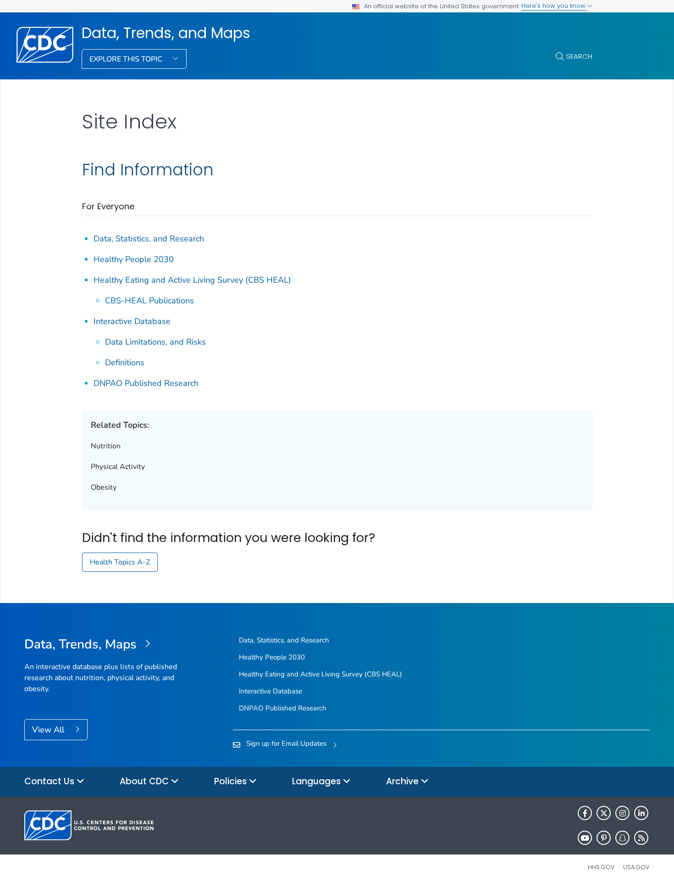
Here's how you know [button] (554, 5)
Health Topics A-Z (120, 562)
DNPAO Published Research (146, 383)
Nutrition (106, 446)
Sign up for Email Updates (286, 743)
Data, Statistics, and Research (149, 238)
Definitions (124, 362)
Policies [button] (231, 781)
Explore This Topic (126, 59)
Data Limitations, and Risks (155, 341)
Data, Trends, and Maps (166, 33)
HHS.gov (601, 867)
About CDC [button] (145, 781)
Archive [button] (403, 781)
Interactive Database (132, 321)
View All (49, 729)
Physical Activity (118, 467)
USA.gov (636, 867)
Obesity (103, 487)
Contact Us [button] (50, 781)
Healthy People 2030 (134, 259)
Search (579, 56)
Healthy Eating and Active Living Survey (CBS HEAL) (192, 279)
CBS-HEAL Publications (149, 300)
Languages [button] (317, 781)
